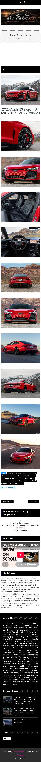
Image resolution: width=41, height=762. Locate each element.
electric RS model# (28, 476)
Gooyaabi (20, 755)
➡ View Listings (20, 530)
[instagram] (24, 2)
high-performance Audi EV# (12, 478)
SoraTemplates (19, 752)
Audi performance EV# (10, 476)
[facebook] (16, 2)
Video (7, 738)
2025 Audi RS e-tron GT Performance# (22, 473)
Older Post (33, 501)
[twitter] (20, 2)
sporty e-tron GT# (16, 483)
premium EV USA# (16, 481)
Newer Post (7, 501)
